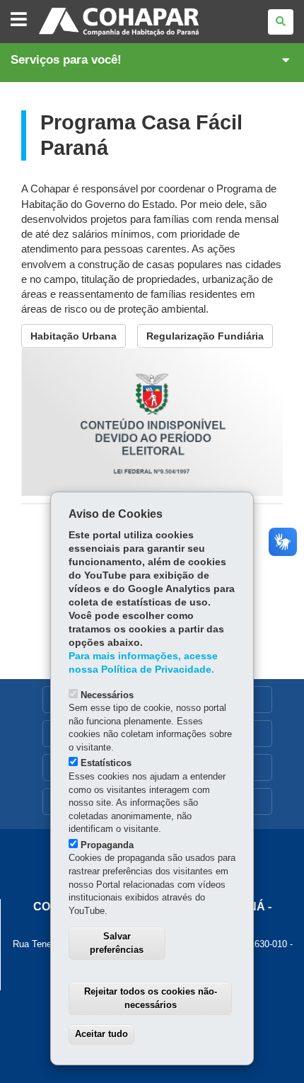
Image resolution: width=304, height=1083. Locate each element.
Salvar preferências (117, 943)
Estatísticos (106, 763)
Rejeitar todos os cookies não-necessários (150, 998)
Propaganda (107, 845)
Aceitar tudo (101, 1034)
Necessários (107, 695)
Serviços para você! (66, 59)
